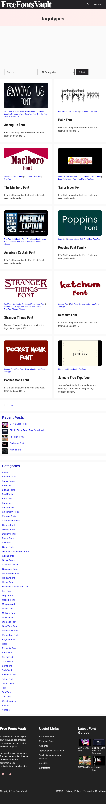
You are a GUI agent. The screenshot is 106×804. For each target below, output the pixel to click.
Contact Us (44, 768)
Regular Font (42, 114)
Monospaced (8, 604)
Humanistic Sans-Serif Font (15, 587)
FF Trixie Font (16, 437)
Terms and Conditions (95, 791)
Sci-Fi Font (7, 657)
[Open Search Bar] (88, 4)
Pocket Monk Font (16, 380)
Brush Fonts (8, 507)
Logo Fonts (8, 114)
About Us (43, 763)
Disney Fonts (8, 529)
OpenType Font (30, 114)
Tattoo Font (7, 679)
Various (16, 116)
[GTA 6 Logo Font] (5, 425)
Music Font (7, 617)
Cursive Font (8, 525)
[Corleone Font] (5, 445)
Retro (23, 242)
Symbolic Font (9, 675)
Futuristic (6, 543)
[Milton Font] (5, 451)
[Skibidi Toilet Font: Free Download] (5, 432)
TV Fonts (6, 697)
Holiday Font (8, 578)
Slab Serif (7, 177)
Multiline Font (8, 613)
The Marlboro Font (16, 187)
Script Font (8, 111)
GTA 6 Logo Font (18, 424)
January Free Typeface (74, 378)
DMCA (59, 791)
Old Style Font (19, 307)
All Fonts (43, 746)
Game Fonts (8, 547)
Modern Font (18, 114)
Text (90, 239)
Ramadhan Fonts (10, 635)
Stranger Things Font (18, 318)
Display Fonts (30, 111)
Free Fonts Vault (19, 791)
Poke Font (65, 120)
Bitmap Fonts (8, 490)
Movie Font (72, 179)
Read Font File (46, 736)
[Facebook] (3, 774)
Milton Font (15, 450)
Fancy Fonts (62, 111)
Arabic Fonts (8, 481)
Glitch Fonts (8, 556)
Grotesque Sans (10, 569)
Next (14, 405)
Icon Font (40, 111)
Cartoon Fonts (18, 111)
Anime (60, 177)
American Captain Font (19, 253)
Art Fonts (6, 485)
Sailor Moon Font (69, 187)
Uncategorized (9, 701)
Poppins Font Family (72, 248)
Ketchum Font (67, 315)
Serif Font (37, 177)
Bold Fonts (16, 239)
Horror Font (7, 582)
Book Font (7, 498)
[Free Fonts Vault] (26, 4)
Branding (6, 503)
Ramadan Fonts (10, 631)
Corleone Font (17, 443)
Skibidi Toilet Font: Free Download (27, 430)
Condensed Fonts (28, 304)
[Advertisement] (53, 46)
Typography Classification (51, 750)
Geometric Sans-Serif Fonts (77, 239)
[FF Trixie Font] (5, 438)
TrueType (8, 116)
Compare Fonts (46, 741)
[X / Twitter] (10, 774)
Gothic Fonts (8, 560)
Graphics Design (10, 565)
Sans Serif (31, 242)
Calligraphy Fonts (71, 177)
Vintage (7, 244)
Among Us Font (14, 125)
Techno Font (8, 683)
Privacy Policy (73, 791)
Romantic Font (9, 648)
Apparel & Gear (9, 476)
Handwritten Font (10, 573)
